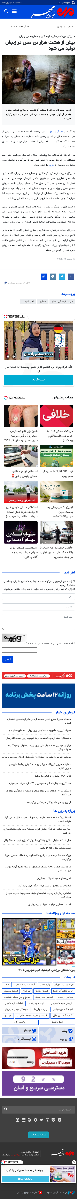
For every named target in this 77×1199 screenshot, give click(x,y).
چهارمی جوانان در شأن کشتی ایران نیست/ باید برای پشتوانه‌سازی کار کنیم (37, 831)
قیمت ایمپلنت (36, 1003)
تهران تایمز (57, 1022)
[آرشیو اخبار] (23, 1120)
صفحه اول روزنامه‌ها (60, 913)
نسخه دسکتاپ (38, 1135)
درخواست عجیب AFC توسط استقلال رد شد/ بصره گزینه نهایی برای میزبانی (38, 869)
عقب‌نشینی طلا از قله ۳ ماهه (55, 848)
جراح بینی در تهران (64, 985)
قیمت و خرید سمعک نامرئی (32, 1016)
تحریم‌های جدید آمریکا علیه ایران (54, 878)
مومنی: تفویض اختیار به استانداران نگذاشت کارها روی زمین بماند (36, 757)
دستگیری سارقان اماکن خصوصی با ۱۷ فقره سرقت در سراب (40, 783)
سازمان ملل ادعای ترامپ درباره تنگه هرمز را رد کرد (44, 886)
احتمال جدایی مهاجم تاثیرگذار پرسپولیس (49, 905)
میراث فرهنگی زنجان (62, 302)
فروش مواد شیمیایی (61, 1003)
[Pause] (8, 356)
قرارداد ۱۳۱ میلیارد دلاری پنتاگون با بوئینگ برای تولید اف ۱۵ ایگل (37, 840)
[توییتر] (41, 1120)
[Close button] (74, 1162)
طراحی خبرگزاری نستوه (57, 1192)
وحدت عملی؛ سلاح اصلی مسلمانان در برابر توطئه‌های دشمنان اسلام (39, 721)
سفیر (6, 985)
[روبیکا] (35, 1120)
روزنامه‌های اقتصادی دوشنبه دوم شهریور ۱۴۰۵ (45, 970)
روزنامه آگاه (20, 1022)
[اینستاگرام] (47, 1120)
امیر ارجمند (28, 302)
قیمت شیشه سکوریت (24, 985)
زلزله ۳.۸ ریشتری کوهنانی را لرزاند (53, 776)
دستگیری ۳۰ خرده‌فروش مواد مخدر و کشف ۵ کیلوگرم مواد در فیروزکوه (38, 793)
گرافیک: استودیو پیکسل (28, 1192)
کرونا (51, 165)
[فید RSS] (29, 1120)
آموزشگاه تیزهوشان (63, 1009)
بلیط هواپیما (40, 1009)
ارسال (8, 659)
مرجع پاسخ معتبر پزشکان (17, 997)
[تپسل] (5, 316)
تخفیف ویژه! (25, 1179)
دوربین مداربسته (44, 997)
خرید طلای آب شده (63, 991)
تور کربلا (26, 991)
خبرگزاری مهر (55, 132)
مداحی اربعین (65, 997)
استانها (70, 26)
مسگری (42, 302)
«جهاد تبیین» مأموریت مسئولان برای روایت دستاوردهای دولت (38, 731)
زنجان (59, 26)
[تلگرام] (59, 1120)
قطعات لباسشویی (14, 1003)
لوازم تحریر (45, 985)
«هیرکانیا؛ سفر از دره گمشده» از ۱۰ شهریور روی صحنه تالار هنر (38, 738)
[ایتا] (17, 1120)
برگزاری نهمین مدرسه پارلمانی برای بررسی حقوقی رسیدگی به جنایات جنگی (39, 748)
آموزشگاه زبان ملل (62, 1016)
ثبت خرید (38, 379)
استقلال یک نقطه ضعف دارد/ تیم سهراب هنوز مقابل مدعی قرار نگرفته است (37, 820)
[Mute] (13, 356)
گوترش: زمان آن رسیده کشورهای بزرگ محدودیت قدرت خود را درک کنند (38, 895)
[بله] (53, 1120)
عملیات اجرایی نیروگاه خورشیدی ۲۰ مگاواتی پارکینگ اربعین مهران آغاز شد (40, 766)
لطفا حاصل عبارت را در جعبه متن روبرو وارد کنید (48, 644)
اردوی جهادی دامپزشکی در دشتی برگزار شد (48, 802)
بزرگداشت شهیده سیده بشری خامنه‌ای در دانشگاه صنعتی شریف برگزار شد (37, 857)
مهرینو (8, 1016)
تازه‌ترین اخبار (65, 712)
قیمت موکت (41, 991)
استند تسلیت (11, 991)
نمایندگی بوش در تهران (17, 1009)
